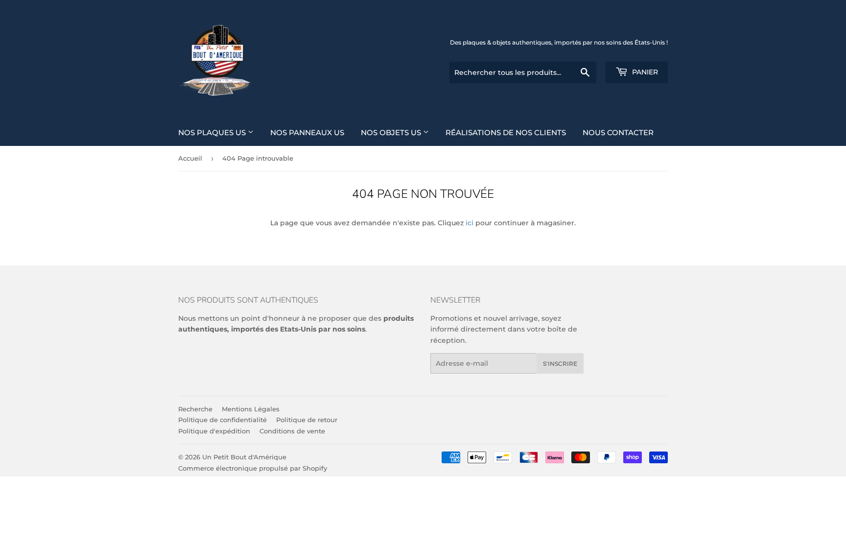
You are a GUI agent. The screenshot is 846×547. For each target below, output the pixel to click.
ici (469, 222)
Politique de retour (306, 420)
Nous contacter (618, 132)
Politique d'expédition (214, 431)
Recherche (195, 409)
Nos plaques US (213, 132)
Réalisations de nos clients (506, 132)
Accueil (190, 158)
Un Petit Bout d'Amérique (244, 457)
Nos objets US (392, 132)
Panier (644, 72)
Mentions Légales (251, 409)
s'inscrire (560, 363)
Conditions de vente (292, 431)
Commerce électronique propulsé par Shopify (252, 468)
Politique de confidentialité (222, 420)
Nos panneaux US (307, 132)
